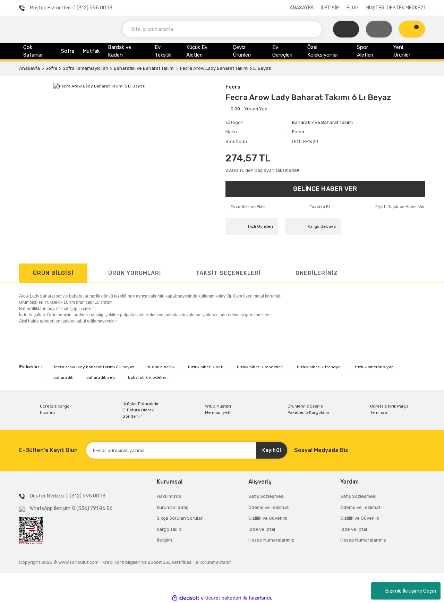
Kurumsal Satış (172, 507)
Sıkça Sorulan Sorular (180, 518)
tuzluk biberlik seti (205, 367)
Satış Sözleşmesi (266, 496)
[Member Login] (379, 29)
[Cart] (412, 29)
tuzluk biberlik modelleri (260, 367)
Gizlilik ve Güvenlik (267, 518)
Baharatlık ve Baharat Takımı (322, 122)
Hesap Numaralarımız (271, 540)
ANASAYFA (302, 8)
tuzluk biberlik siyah (374, 367)
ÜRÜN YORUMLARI (134, 273)
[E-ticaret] (221, 598)
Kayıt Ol (271, 450)
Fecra (232, 87)
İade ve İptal (261, 529)
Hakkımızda (169, 496)
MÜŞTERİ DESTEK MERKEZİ (395, 8)
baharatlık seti (100, 377)
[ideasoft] (185, 598)
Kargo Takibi (169, 529)
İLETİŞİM (330, 8)
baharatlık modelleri (148, 377)
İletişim (164, 540)
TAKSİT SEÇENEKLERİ (228, 273)
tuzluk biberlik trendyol (319, 367)
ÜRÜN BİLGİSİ (53, 273)
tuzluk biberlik (160, 367)
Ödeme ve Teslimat (268, 507)
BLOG (353, 8)
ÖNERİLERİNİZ (317, 273)
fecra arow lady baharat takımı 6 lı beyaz (93, 367)
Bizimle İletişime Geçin (410, 591)
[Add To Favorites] (245, 206)
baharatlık (63, 377)
